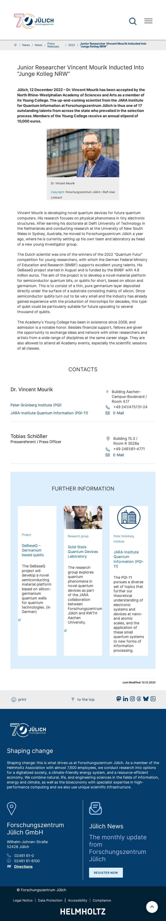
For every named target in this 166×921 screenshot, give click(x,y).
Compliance (102, 900)
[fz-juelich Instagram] (131, 700)
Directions (23, 866)
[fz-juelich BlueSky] (145, 700)
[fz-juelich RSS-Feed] (152, 700)
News (26, 45)
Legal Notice (23, 900)
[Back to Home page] (34, 21)
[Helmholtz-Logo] (83, 913)
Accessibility (77, 900)
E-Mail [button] (118, 413)
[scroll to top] (152, 907)
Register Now (106, 872)
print (22, 699)
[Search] (133, 21)
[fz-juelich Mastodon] (118, 700)
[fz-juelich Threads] (138, 700)
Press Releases (53, 45)
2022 (71, 45)
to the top (86, 699)
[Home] (15, 45)
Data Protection (50, 900)
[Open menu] (148, 21)
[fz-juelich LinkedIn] (124, 700)
